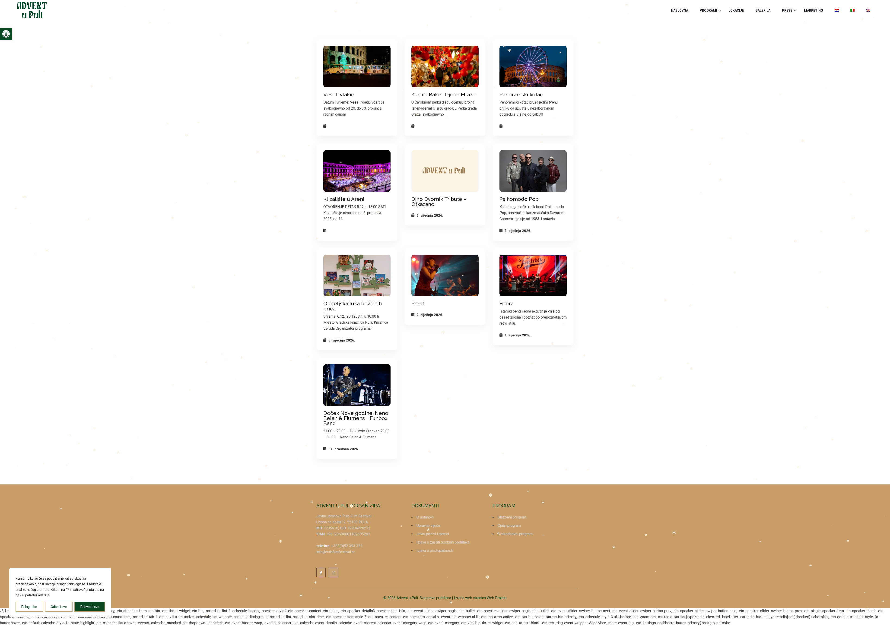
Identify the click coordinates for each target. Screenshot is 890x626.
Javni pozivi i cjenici (432, 534)
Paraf (417, 303)
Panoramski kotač (521, 95)
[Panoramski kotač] (533, 66)
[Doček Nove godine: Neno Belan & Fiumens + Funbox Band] (357, 385)
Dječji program (509, 525)
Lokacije (736, 10)
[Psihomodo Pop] (533, 171)
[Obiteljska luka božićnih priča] (357, 275)
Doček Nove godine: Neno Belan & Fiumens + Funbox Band (355, 418)
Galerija (762, 10)
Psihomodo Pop (519, 199)
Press (787, 10)
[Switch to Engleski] (868, 10)
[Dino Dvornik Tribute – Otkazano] (445, 171)
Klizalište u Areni (343, 199)
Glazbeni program (512, 517)
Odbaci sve (59, 607)
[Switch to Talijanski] (852, 10)
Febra (506, 303)
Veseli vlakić (338, 95)
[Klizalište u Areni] (357, 171)
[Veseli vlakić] (357, 66)
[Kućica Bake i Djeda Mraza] (445, 66)
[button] (6, 34)
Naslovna (679, 10)
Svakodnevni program (515, 534)
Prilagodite (29, 607)
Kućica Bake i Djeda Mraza (443, 95)
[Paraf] (445, 275)
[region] (60, 592)
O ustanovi (425, 517)
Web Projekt (497, 598)
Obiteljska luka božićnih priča (352, 306)
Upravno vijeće (428, 525)
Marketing (813, 10)
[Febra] (533, 275)
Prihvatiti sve (89, 607)
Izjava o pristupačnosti (434, 550)
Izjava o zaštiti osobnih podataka (443, 542)
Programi (708, 10)
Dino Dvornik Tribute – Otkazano (438, 201)
